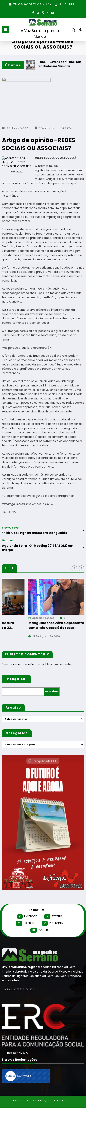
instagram (56, 923)
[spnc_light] (80, 30)
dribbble (29, 923)
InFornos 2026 (20, 1100)
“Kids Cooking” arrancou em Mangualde (34, 533)
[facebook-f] (33, 12)
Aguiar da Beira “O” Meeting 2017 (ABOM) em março (37, 548)
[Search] (73, 30)
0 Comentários (46, 128)
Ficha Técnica (61, 1100)
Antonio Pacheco (16, 618)
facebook (30, 916)
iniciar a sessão (23, 664)
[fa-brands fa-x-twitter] (38, 12)
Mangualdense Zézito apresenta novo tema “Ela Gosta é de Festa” (33, 625)
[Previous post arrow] (83, 530)
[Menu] (5, 29)
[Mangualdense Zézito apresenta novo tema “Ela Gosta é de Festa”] (41, 597)
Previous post (10, 527)
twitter (57, 916)
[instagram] (48, 12)
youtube (43, 930)
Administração (41, 1100)
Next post (8, 540)
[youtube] (52, 12)
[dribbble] (43, 12)
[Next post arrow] (83, 547)
